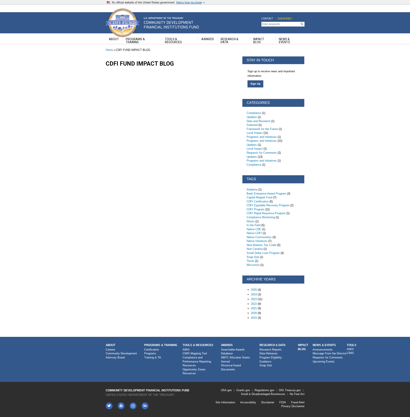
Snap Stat (253, 257)
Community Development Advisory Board (121, 355)
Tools (351, 345)
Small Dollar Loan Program (263, 253)
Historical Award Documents (231, 367)
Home (109, 50)
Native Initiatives (257, 241)
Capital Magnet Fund (259, 197)
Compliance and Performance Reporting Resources (197, 361)
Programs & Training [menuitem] (135, 40)
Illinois (251, 221)
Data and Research (258, 121)
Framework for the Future (262, 129)
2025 (254, 289)
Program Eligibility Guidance (270, 359)
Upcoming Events (324, 361)
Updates (252, 117)
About (110, 345)
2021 (254, 308)
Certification (151, 349)
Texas (250, 260)
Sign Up (255, 83)
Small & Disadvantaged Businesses (263, 394)
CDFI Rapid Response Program (266, 213)
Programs (150, 353)
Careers (110, 349)
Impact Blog (303, 347)
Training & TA (152, 357)
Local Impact (255, 132)
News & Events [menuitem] (284, 40)
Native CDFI (254, 233)
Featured (252, 125)
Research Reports (270, 349)
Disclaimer (267, 402)
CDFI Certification (258, 201)
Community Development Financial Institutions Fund (147, 390)
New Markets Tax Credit (261, 245)
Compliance (254, 113)
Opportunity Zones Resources (194, 371)
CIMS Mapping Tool (195, 353)
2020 (254, 313)
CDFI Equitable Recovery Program (268, 205)
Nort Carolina (255, 248)
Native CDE (254, 229)
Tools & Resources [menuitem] (173, 40)
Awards (227, 345)
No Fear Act (297, 394)
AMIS (186, 349)
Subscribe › (285, 18)
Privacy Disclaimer (293, 406)
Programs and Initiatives (262, 137)
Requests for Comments (262, 152)
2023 (254, 299)
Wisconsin (253, 265)
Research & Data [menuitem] (229, 40)
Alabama (252, 189)
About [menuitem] (114, 39)
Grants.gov (243, 390)
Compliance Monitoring (261, 217)
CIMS (350, 353)
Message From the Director (329, 353)
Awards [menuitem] (207, 39)
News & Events (324, 345)
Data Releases (268, 353)
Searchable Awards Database (233, 351)
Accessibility (248, 402)
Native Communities (259, 237)
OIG (281, 390)
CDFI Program (255, 209)
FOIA (282, 402)
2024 (254, 294)
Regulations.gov (264, 390)
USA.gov (226, 390)
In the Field (254, 225)
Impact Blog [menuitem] (258, 40)
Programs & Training (160, 345)
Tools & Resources (198, 345)
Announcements (323, 349)
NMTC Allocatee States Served (235, 359)
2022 (254, 303)
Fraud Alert (298, 402)
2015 (254, 317)
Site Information (225, 402)
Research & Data (272, 345)
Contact (267, 18)
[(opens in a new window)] (133, 405)
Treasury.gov (293, 390)
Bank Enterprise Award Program (266, 193)
